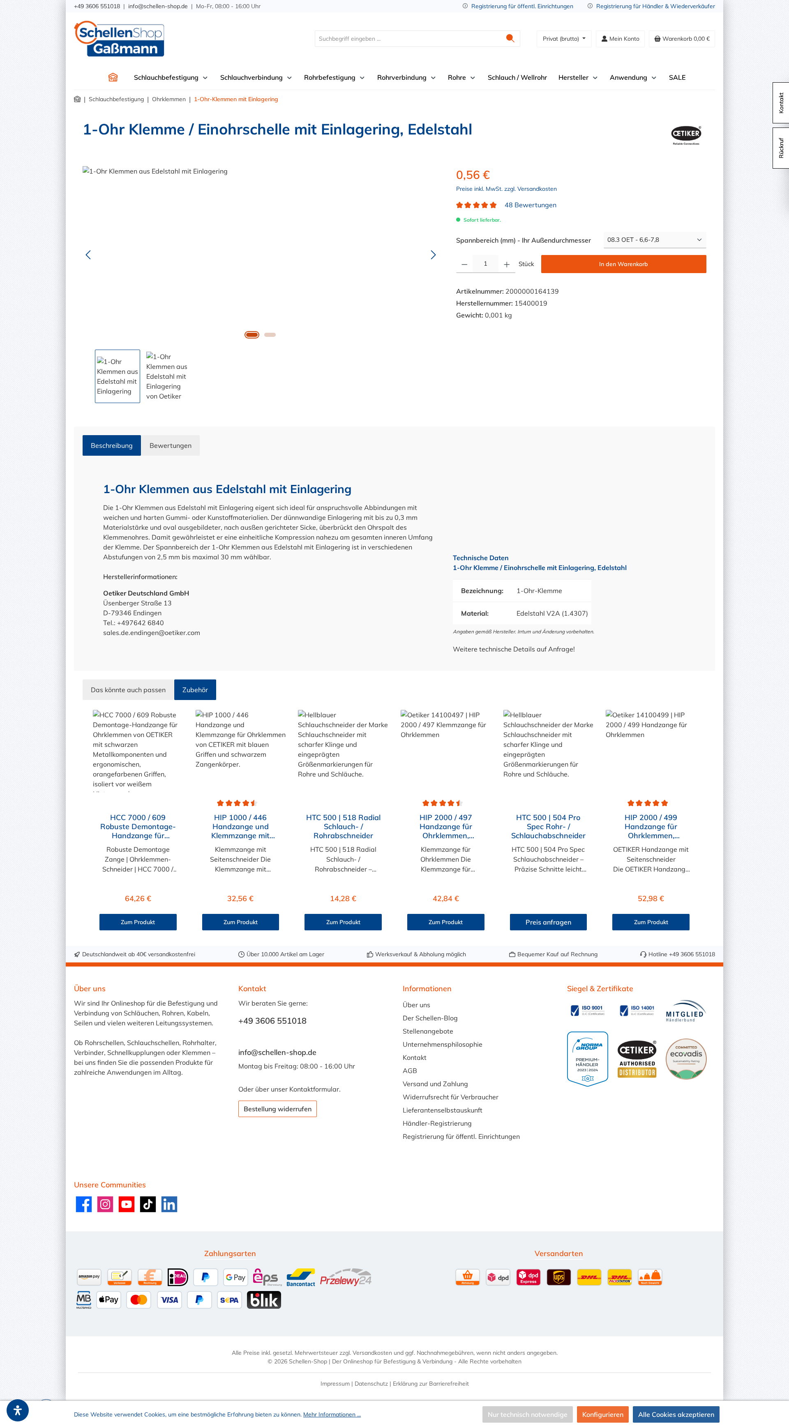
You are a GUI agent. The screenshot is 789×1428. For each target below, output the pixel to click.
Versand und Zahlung (435, 1084)
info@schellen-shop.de (158, 6)
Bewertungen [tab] (170, 445)
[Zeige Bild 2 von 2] (270, 335)
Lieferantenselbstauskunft (442, 1110)
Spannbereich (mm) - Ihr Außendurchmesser (523, 240)
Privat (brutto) (562, 38)
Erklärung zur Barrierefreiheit (431, 1383)
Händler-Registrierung (437, 1123)
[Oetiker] (686, 135)
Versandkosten (372, 1352)
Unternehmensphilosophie (442, 1044)
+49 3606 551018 (97, 6)
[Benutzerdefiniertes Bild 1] (587, 1010)
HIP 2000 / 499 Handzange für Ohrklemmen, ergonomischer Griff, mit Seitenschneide (651, 826)
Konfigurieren (602, 1414)
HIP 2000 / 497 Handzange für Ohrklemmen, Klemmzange (446, 826)
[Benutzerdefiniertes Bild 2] (637, 1010)
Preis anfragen (548, 922)
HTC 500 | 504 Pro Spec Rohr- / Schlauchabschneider (548, 826)
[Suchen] (510, 38)
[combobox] (408, 38)
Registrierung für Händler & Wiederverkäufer (655, 6)
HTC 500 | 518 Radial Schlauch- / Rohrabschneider (343, 826)
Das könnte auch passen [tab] (128, 690)
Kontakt (415, 1057)
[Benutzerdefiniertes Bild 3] (686, 1010)
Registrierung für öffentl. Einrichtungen (522, 6)
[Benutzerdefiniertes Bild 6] (686, 1059)
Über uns (416, 1005)
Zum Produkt (138, 922)
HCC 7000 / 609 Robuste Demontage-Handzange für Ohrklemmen (138, 826)
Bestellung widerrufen (277, 1109)
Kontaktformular (314, 1089)
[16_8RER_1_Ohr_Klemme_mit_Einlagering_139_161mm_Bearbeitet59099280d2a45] (261, 254)
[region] (261, 284)
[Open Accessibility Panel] (17, 1410)
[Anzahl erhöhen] (506, 264)
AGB (410, 1070)
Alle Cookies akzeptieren (676, 1414)
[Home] (113, 77)
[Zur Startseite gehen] (119, 39)
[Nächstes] (433, 254)
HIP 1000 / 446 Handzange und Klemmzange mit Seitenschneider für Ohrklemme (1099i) (240, 826)
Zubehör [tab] (195, 690)
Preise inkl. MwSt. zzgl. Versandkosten (506, 188)
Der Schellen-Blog (430, 1018)
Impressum (335, 1383)
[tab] (112, 445)
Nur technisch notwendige (528, 1414)
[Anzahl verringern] (464, 264)
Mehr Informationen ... (332, 1414)
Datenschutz (371, 1383)
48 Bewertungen (530, 205)
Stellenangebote (428, 1031)
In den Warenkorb (623, 264)
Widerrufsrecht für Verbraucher (450, 1097)
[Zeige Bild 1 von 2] (252, 335)
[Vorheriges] (89, 254)
